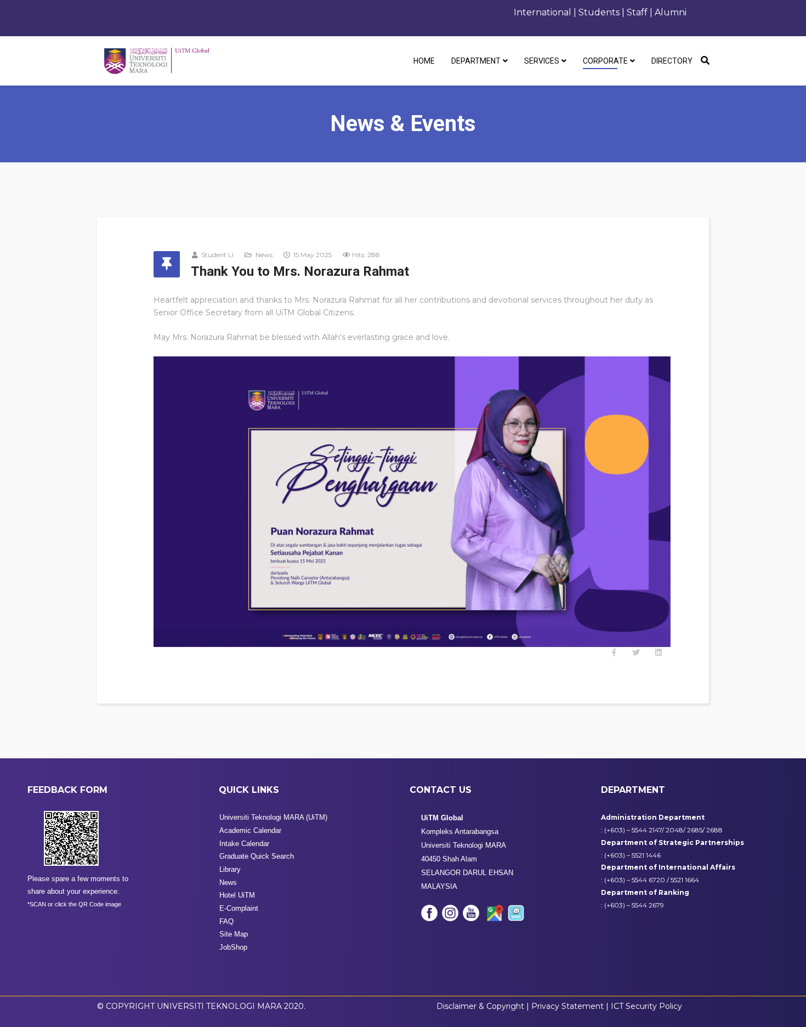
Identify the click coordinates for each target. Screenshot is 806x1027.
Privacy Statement (568, 1006)
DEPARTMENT (476, 60)
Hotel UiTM (237, 895)
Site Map (233, 934)
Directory (672, 60)
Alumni (670, 12)
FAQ (226, 921)
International (542, 12)
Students (599, 12)
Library (230, 869)
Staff (638, 12)
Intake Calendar (244, 843)
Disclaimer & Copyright (480, 1006)
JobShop (233, 947)
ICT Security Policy (646, 1006)
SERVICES (541, 60)
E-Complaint (238, 908)
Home (424, 60)
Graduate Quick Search (256, 856)
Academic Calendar (250, 830)
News (264, 255)
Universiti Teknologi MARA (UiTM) (273, 817)
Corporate (605, 60)
